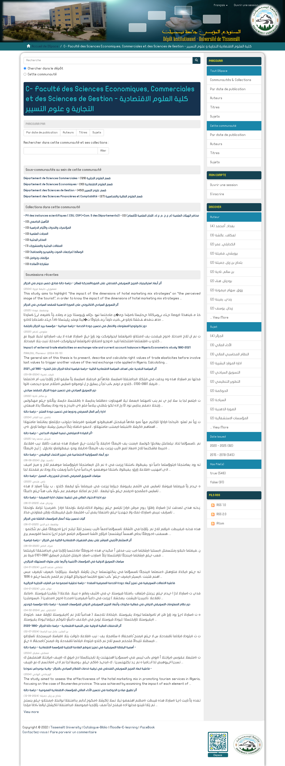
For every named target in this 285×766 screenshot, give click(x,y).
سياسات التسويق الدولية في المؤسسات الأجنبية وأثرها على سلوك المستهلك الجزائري (74, 561)
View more (31, 712)
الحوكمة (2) (219, 390)
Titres (83, 132)
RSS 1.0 (221, 505)
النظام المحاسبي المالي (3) (229, 354)
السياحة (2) (218, 400)
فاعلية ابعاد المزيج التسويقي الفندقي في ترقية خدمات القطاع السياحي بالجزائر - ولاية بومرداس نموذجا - (88, 668)
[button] (221, 5)
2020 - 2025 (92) (221, 445)
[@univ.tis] (247, 744)
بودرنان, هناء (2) (221, 281)
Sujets (96, 132)
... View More (219, 317)
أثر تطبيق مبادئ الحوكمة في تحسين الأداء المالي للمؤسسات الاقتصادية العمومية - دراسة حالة (80, 690)
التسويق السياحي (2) (225, 372)
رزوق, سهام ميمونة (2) (226, 290)
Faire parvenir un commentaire (73, 732)
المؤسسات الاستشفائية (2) (229, 418)
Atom (220, 523)
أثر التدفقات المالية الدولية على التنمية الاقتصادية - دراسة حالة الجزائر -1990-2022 (72, 625)
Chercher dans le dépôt (45, 68)
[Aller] (196, 60)
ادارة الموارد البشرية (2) (226, 363)
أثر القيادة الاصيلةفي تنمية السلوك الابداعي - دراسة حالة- (58, 433)
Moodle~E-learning (124, 727)
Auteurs (68, 132)
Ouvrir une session (224, 185)
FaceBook (147, 727)
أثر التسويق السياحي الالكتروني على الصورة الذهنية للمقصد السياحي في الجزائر (71, 304)
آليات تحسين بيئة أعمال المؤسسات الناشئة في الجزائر (54, 518)
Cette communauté (42, 74)
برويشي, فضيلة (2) (224, 253)
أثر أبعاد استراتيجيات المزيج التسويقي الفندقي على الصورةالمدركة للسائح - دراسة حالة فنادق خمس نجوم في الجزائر (93, 283)
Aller (103, 150)
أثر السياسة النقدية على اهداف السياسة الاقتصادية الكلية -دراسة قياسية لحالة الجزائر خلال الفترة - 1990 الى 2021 (90, 368)
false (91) (217, 482)
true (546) (218, 473)
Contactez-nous (35, 732)
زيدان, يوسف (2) (221, 308)
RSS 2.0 (221, 514)
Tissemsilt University (65, 727)
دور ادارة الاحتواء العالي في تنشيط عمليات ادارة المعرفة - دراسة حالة (65, 497)
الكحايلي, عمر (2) (222, 244)
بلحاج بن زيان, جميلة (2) (226, 262)
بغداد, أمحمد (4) (222, 226)
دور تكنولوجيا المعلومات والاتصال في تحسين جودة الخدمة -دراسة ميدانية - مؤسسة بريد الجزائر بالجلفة (85, 326)
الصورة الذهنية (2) (223, 409)
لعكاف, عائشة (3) (223, 235)
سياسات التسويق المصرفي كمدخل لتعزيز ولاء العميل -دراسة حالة (62, 476)
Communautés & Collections (230, 80)
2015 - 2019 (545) (222, 455)
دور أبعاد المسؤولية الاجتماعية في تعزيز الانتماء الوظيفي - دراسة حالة (66, 454)
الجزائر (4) (216, 336)
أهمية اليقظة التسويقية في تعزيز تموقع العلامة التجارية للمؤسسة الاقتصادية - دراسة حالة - (80, 647)
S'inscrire (217, 194)
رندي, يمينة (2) (221, 299)
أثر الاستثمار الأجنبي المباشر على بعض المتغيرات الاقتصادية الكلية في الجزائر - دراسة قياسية (78, 540)
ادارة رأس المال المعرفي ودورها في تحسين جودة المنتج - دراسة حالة (65, 411)
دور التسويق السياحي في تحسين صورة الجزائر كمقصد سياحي (60, 390)
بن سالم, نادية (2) (222, 271)
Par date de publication (42, 132)
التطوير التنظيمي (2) (225, 381)
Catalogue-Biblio (95, 727)
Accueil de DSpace (45, 46)
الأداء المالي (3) (220, 345)
